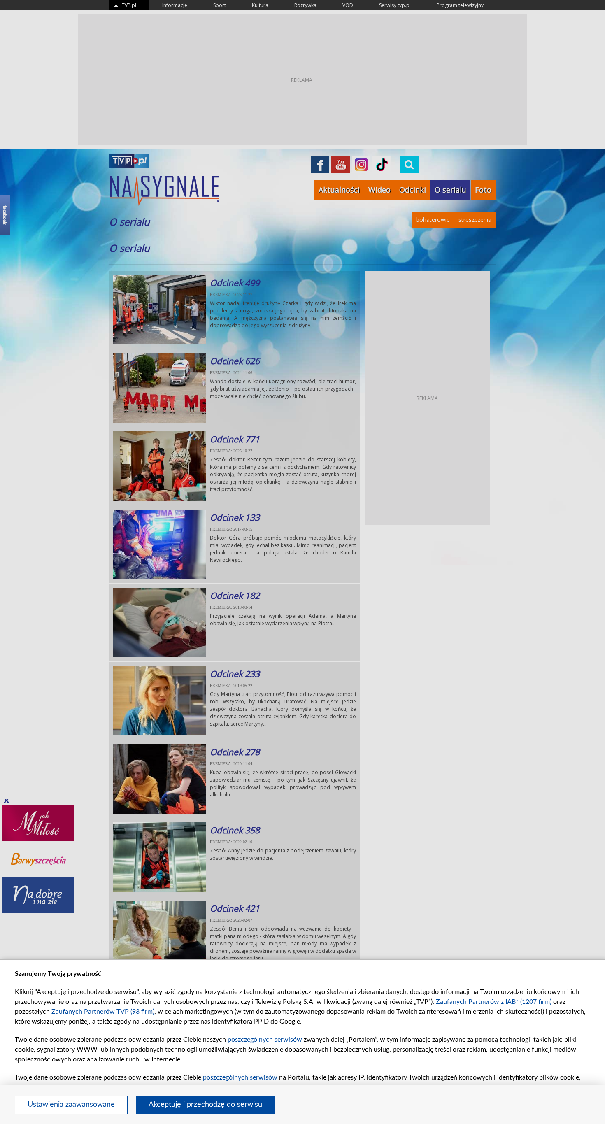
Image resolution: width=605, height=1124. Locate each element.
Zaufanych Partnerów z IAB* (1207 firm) (493, 1001)
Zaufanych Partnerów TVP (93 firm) (102, 1011)
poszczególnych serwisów (265, 1039)
